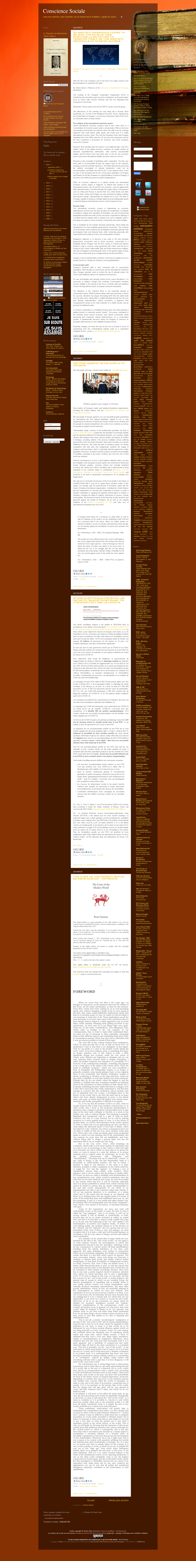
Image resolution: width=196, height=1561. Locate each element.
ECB (135, 331)
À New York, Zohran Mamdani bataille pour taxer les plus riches (55, 254)
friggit (135, 360)
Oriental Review (142, 830)
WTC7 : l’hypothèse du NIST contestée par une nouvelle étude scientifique (144, 955)
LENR (148, 406)
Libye (150, 408)
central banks (139, 242)
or (138, 439)
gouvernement (138, 376)
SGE (151, 488)
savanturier (137, 485)
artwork (136, 231)
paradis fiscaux (146, 441)
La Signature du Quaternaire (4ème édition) (55, 34)
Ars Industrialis (52, 368)
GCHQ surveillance (143, 705)
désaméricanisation (140, 316)
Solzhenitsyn (138, 500)
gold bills (137, 373)
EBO (151, 329)
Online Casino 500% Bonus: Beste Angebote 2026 (144, 729)
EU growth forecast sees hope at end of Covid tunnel (142, 908)
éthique (136, 342)
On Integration (141, 1094)
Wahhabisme (143, 534)
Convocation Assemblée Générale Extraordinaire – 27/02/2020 (54, 372)
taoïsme (150, 515)
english (138, 338)
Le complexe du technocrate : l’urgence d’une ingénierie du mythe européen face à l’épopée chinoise (143, 669)
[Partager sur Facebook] (81, 336)
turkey (150, 524)
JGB (151, 395)
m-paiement (148, 411)
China (144, 246)
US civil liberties (142, 676)
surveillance (144, 507)
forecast (139, 354)
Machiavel (136, 413)
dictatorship (141, 318)
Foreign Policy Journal (141, 566)
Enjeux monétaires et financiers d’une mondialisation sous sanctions (143, 966)
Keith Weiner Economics (141, 697)
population (137, 463)
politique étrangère (147, 457)
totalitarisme (148, 518)
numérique (148, 435)
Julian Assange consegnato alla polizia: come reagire (55, 123)
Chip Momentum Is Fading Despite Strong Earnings (143, 691)
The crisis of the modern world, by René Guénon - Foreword (98, 878)
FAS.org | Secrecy (143, 876)
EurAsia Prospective (144, 717)
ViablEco (139, 962)
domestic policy (147, 322)
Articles (49, 424)
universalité (137, 529)
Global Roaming (141, 775)
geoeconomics (138, 362)
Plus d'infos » (78, 845)
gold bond (144, 373)
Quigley (150, 468)
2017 (48, 192)
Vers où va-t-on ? (142, 889)
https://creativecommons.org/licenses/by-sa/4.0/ (91, 967)
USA (145, 531)
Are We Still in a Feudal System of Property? (144, 1012)
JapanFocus (141, 817)
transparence (147, 522)
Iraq (143, 393)
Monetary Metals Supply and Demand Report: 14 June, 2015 (143, 1081)
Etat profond (146, 340)
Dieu (146, 318)
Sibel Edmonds (142, 896)
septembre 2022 (54, 167)
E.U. (147, 329)
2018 (48, 189)
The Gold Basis (139, 76)
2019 (48, 186)
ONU (135, 439)
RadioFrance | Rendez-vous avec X (144, 800)
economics (149, 331)
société (141, 494)
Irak (140, 393)
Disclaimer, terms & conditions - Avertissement (109, 1531)
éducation (136, 333)
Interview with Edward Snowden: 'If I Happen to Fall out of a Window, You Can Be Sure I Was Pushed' (144, 943)
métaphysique (147, 415)
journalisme (145, 397)
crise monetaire (146, 283)
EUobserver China (143, 808)
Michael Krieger (142, 914)
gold (150, 371)
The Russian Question (143, 872)
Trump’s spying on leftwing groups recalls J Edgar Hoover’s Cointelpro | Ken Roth (144, 681)
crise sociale (147, 288)
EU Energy (50, 377)
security (146, 487)
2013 (48, 204)
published (76, 974)
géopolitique (148, 367)
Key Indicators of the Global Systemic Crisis (142, 72)
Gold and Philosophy (143, 1090)
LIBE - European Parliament (142, 580)
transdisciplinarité (147, 520)
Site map (137, 133)
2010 (48, 213)
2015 (48, 198)
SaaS (150, 481)
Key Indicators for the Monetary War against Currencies (141, 112)
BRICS (136, 240)
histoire (149, 380)
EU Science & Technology (56, 388)
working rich (145, 536)
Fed (151, 352)
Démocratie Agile (139, 309)
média (150, 413)
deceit (150, 303)
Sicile (135, 490)
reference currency (143, 470)
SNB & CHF (140, 687)
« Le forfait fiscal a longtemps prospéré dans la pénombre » (54, 258)
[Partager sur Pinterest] (83, 336)
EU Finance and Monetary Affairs (142, 904)
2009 (48, 216)
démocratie (148, 307)
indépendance (147, 386)
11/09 (136, 219)
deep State (148, 305)
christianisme (138, 248)
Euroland (137, 347)
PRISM (150, 465)
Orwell (143, 439)
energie (144, 335)
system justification (139, 509)
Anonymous (143, 223)
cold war (148, 255)
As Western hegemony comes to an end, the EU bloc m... (57, 171)
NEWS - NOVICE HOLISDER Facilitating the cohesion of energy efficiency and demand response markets (56, 382)
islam (146, 393)
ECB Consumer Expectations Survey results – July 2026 (143, 635)
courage (137, 267)
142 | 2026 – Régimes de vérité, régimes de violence (55, 347)
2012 (48, 207)
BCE (141, 235)
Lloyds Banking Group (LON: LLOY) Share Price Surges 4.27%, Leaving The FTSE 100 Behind (143, 572)
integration (149, 389)
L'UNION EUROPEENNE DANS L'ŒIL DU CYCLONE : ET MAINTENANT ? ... (143, 1029)
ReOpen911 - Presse (144, 951)
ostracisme (149, 439)
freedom (150, 358)
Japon (147, 395)
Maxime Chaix (141, 792)
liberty (146, 408)
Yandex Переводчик (141, 32)
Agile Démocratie (142, 1002)
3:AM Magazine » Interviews (52, 352)
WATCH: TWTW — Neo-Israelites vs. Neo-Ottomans (143, 559)
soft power (137, 496)
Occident (145, 437)
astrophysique (148, 231)
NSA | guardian (142, 735)
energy (150, 335)
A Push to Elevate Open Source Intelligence (144, 879)
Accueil (90, 1500)
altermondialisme (147, 221)
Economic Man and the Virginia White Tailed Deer (56, 398)
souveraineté (138, 503)
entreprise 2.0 (148, 338)
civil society (142, 251)
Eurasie (145, 343)
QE (144, 468)
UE (135, 526)
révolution (148, 479)
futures (141, 360)
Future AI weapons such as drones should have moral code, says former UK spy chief (144, 710)
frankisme (137, 358)
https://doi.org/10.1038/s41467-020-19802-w (109, 809)
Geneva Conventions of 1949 (100, 502)
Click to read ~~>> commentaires (85, 351)
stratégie (142, 505)
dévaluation (149, 316)
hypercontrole (148, 384)
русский (136, 540)
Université (145, 529)
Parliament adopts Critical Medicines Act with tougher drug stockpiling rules (143, 750)
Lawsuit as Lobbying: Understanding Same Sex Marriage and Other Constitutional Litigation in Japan (144, 823)
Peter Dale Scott (143, 446)
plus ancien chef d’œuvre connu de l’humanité (107, 1542)
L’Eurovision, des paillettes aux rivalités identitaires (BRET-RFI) (143, 720)
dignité (150, 318)
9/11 (138, 221)
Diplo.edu (140, 883)
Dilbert (136, 320)
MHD (143, 417)
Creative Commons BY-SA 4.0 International (91, 1533)
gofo (147, 371)
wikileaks (137, 536)
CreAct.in (49, 412)
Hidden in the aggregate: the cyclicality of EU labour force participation (143, 647)
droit (145, 326)
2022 (48, 165)
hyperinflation (137, 386)
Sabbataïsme (138, 483)
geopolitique (138, 367)
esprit (136, 340)
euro (150, 343)
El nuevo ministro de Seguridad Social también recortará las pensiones (143, 931)
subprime (137, 507)
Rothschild (137, 481)
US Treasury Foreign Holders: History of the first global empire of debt (143, 105)
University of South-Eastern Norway (114, 88)
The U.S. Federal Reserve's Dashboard (141, 87)
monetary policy (147, 421)
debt (145, 303)
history (136, 382)
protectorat (137, 468)
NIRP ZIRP (148, 433)
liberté (140, 408)
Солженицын (142, 540)
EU (140, 342)
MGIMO (136, 417)
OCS (151, 437)
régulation (137, 472)
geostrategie (137, 369)
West (151, 534)
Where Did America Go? (144, 552)
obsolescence (137, 437)
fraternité (144, 358)
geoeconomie (138, 365)
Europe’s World (142, 993)
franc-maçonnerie (139, 356)
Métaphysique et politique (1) (141, 1005)
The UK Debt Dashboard (142, 117)
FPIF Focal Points (143, 1056)
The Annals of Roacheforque (141, 869)
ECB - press (140, 632)
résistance (149, 475)
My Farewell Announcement (141, 899)
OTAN (136, 441)
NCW (150, 426)
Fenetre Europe (142, 1024)
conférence (138, 258)
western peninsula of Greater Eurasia (106, 331)
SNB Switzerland (147, 490)
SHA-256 (80, 960)
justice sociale (146, 401)
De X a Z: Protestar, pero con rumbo (142, 760)
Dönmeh (136, 324)
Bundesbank (141, 982)
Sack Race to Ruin (142, 768)
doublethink (137, 326)
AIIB (141, 221)
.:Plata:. (139, 1114)
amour (135, 223)
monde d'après (147, 419)
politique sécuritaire (146, 461)
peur (151, 445)
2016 (48, 195)
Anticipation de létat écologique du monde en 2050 (143, 128)
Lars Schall (140, 726)
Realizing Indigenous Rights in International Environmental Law (143, 1039)
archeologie (148, 229)
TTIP (146, 524)
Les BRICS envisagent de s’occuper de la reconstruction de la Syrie (143, 1049)
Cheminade (137, 246)
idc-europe (140, 919)
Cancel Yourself (141, 916)
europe (149, 347)
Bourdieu (150, 237)
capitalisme (149, 240)
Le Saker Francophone (141, 1066)
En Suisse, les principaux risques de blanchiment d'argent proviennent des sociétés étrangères (55, 265)
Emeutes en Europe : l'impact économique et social (143, 843)
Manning (143, 413)
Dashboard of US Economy (140, 92)
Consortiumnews (142, 556)
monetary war (139, 423)
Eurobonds (149, 345)
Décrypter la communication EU (143, 662)
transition (136, 522)
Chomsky (149, 246)
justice (136, 401)
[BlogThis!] (76, 336)
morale (150, 423)
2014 (48, 201)
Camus (143, 240)
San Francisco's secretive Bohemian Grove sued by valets (143, 852)
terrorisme (136, 518)
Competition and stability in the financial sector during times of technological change (143, 987)
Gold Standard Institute (141, 765)
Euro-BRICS (139, 345)
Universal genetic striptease (55, 414)
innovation (137, 389)
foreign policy (147, 354)
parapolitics (137, 443)
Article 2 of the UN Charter (83, 433)
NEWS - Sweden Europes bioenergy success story (54, 391)
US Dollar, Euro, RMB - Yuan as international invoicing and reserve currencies (142, 98)
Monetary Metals (142, 1078)
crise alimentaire (147, 267)
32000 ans (141, 1542)
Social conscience (140, 492)
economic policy (141, 331)
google (150, 373)
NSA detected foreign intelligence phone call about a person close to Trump (144, 739)
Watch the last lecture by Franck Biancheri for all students (55, 229)
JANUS (142, 395)
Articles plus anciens (119, 1500)
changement (149, 244)
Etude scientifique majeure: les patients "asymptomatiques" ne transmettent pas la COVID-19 (99, 600)
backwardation (138, 233)
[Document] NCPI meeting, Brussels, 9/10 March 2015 (144, 1098)
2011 (48, 210)
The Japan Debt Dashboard (139, 120)
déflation (136, 307)
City (135, 251)
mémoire (136, 415)
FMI (135, 354)
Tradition (94, 1486)
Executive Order (139, 350)
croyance (136, 294)
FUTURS (49, 361)
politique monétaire (140, 459)
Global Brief (140, 757)
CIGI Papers (140, 1035)
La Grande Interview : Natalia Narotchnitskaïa (143, 922)
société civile (147, 494)
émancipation (137, 335)
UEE (139, 526)
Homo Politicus (143, 382)
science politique (147, 485)
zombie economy (146, 538)
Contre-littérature (140, 124)
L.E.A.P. (142, 406)
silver (139, 490)
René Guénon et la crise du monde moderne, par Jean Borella (53, 118)
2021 (48, 183)
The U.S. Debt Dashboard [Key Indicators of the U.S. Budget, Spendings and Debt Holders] (143, 81)
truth (143, 524)
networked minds (140, 428)
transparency (138, 524)
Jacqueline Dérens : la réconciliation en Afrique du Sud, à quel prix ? (55, 248)
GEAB (150, 360)
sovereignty (149, 502)
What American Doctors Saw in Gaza (144, 627)
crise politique (140, 286)
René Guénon (85, 1486)
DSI (143, 329)
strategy (150, 505)
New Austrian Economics (141, 1088)
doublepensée (147, 324)
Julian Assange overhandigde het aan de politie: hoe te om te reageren (55, 133)
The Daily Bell (141, 1010)
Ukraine (83, 579)
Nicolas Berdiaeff (139, 433)
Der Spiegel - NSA (143, 938)
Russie (144, 481)
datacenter (144, 297)
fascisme (145, 352)
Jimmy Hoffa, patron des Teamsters (142, 803)
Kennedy (136, 404)
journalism (136, 397)
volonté (136, 534)
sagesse (149, 483)
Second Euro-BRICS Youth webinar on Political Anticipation (55, 406)
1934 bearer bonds (145, 219)
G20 (146, 360)
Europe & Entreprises (140, 858)
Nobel (135, 435)
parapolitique (144, 443)
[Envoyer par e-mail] (74, 336)
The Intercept (141, 625)
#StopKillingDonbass (119, 370)
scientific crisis (138, 487)
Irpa (47, 403)
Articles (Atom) (88, 1505)
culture (144, 294)
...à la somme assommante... (54, 1518)
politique (137, 457)
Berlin (145, 235)
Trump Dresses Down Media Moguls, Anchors (144, 1020)
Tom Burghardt (142, 1103)
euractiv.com (141, 746)
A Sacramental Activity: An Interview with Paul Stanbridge (56, 356)
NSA (140, 435)
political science (147, 455)
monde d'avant (138, 421)
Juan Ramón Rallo (143, 927)
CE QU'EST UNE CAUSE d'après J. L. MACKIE (54, 363)
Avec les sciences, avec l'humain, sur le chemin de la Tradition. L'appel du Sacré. (79, 17)
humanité (140, 384)
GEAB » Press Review (141, 974)
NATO (145, 426)
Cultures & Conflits (53, 344)
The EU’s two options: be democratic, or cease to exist (144, 997)
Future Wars (140, 658)
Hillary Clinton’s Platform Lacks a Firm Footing (143, 1059)
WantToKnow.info (143, 848)
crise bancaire (139, 269)
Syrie (150, 507)
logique (136, 411)
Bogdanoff (143, 237)
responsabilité (139, 477)
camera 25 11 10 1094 (143, 885)
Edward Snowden (146, 333)
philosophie (137, 448)
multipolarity (137, 425)
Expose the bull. (52, 395)
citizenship (149, 248)
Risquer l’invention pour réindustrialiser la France (143, 863)
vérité (150, 532)
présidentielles (140, 466)
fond (60, 1542)
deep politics (138, 305)
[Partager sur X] (78, 336)
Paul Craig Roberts (143, 550)
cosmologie (148, 265)
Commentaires (51, 428)
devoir (136, 318)
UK (144, 526)
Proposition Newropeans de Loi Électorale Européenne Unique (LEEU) (144, 785)
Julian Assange (146, 399)
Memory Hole (141, 1017)
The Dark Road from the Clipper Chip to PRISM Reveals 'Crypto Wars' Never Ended (144, 1108)
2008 (48, 219)
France (149, 356)
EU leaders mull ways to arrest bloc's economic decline (143, 812)
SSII (135, 505)
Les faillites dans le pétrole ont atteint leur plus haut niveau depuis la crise (144, 1071)
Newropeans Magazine (141, 780)
